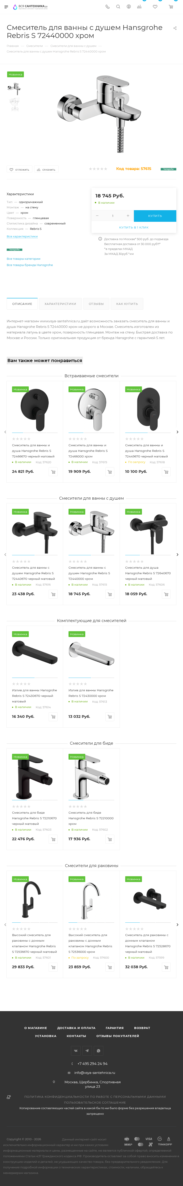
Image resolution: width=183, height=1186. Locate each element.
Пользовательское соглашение (95, 1102)
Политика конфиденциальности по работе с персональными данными (95, 1096)
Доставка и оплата (76, 1028)
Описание (22, 304)
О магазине (35, 1028)
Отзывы (96, 304)
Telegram (87, 1051)
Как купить (127, 304)
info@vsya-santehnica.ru (94, 1073)
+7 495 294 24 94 (92, 1064)
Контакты (76, 1036)
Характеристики (60, 304)
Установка (45, 1036)
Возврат (142, 1028)
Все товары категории (23, 258)
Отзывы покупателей (117, 1036)
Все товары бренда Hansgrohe (30, 265)
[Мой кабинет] (129, 7)
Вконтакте (76, 1051)
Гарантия (115, 1028)
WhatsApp (98, 1051)
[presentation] (5, 431)
